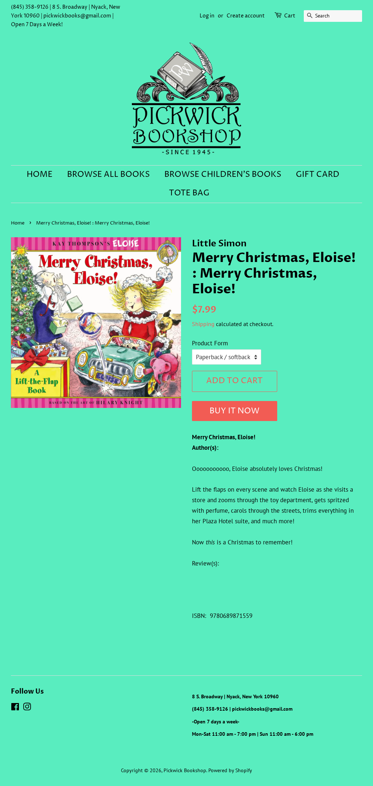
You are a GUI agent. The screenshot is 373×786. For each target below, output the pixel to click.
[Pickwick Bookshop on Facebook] (15, 707)
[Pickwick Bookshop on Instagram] (27, 707)
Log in (207, 15)
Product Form (210, 343)
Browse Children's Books (222, 174)
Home (39, 174)
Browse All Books (108, 174)
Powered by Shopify (230, 770)
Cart (289, 15)
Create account (246, 15)
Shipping (203, 324)
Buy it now (234, 411)
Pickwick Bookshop (185, 770)
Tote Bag (189, 193)
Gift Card (317, 174)
